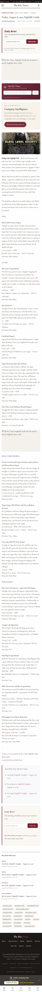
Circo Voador (6, 250)
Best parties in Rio (8, 909)
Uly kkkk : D (14, 284)
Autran (32, 278)
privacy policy (26, 48)
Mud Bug (5, 671)
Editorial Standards (23, 963)
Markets (29, 941)
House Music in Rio (31, 912)
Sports (21, 946)
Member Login (30, 971)
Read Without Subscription (15, 971)
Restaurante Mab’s (8, 699)
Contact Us (12, 963)
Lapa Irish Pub (7, 613)
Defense (37, 941)
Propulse (5, 278)
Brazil (4, 941)
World (22, 941)
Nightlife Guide (8, 13)
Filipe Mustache (20, 278)
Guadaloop (35, 281)
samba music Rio (29, 926)
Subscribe (32, 41)
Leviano (4, 570)
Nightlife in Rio (7, 919)
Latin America (13, 941)
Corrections (13, 967)
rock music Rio (7, 926)
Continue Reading (11, 982)
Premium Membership (25, 967)
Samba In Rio (18, 926)
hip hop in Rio (19, 912)
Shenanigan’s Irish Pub (10, 732)
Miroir (4, 416)
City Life (13, 946)
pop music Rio (18, 919)
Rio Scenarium (7, 527)
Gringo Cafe (6, 640)
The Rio (21, 5)
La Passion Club (7, 391)
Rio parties (27, 923)
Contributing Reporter (8, 21)
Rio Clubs (36, 919)
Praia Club (5, 348)
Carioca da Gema (8, 493)
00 (2, 321)
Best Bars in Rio (7, 906)
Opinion (28, 946)
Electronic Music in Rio (22, 909)
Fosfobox (5, 290)
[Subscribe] (39, 5)
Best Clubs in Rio (19, 906)
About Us (5, 963)
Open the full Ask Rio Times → (11, 97)
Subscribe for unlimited (27, 982)
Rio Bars (28, 919)
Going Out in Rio (7, 912)
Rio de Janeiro (7, 923)
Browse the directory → (15, 124)
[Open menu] (2, 5)
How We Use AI (35, 963)
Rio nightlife (17, 923)
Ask (35, 93)
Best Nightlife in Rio (33, 906)
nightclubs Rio (18, 916)
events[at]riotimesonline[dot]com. (12, 760)
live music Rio (7, 916)
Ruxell (4, 284)
